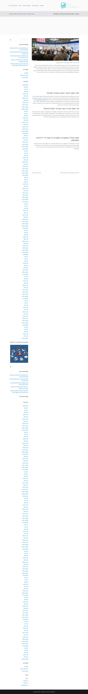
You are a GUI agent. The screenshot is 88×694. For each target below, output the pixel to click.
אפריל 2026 (25, 93)
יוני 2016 (26, 329)
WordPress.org (24, 685)
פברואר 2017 (25, 311)
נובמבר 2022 (25, 168)
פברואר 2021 (25, 214)
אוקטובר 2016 (25, 320)
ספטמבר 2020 (25, 225)
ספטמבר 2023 (25, 146)
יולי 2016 (26, 327)
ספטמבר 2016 (25, 322)
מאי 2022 (26, 181)
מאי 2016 (26, 331)
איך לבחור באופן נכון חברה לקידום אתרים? (69, 172)
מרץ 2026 (26, 95)
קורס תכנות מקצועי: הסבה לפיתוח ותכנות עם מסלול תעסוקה (18, 52)
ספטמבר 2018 (25, 272)
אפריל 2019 (25, 263)
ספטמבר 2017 (25, 296)
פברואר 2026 (25, 98)
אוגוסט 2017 (25, 298)
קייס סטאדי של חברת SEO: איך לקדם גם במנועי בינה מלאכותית (19, 60)
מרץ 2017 (26, 309)
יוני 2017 (26, 302)
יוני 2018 (26, 276)
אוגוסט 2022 (25, 175)
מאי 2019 (26, 261)
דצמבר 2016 (25, 316)
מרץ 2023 (26, 159)
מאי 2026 (26, 91)
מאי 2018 (26, 278)
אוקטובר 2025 (25, 107)
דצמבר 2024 (25, 126)
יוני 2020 (26, 232)
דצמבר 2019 (25, 245)
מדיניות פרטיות (14, 5)
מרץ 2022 (26, 186)
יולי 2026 (26, 87)
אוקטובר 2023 (25, 144)
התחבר (26, 678)
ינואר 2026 (25, 100)
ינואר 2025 (25, 124)
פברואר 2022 (25, 188)
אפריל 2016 (25, 333)
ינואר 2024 (25, 139)
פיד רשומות (25, 680)
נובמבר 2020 (25, 221)
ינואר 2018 (26, 287)
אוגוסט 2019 (25, 254)
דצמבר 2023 (25, 142)
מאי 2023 (26, 155)
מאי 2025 (26, 115)
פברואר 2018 (25, 285)
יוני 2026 (26, 89)
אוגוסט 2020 (25, 228)
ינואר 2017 (26, 313)
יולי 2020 (26, 230)
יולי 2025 (26, 111)
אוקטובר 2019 (25, 250)
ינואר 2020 (25, 243)
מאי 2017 (26, 305)
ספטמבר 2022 (25, 173)
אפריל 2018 (25, 280)
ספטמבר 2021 (25, 199)
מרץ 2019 (26, 265)
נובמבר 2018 (25, 269)
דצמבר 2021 (25, 192)
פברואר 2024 (25, 137)
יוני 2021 (26, 206)
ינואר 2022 (25, 190)
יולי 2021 (26, 203)
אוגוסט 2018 (25, 274)
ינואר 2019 (26, 267)
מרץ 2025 (26, 120)
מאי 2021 (26, 208)
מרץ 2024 (26, 135)
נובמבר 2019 (25, 247)
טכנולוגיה (41, 5)
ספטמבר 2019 (25, 252)
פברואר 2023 (25, 162)
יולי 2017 (26, 300)
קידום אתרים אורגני (27, 5)
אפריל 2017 (25, 307)
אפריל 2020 (25, 236)
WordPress (53, 691)
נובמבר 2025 (25, 104)
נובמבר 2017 (25, 291)
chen (78, 62)
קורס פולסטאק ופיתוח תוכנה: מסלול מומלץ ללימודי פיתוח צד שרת (19, 56)
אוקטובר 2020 (25, 223)
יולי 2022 (26, 177)
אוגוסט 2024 (25, 133)
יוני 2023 (26, 153)
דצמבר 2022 (25, 166)
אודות (20, 5)
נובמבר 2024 (25, 128)
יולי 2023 (26, 151)
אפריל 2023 (25, 157)
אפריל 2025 (25, 118)
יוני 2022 (26, 179)
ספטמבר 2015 (25, 338)
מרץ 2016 (26, 336)
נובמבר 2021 (25, 195)
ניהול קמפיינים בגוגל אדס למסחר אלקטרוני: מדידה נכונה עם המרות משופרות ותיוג (19, 64)
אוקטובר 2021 (25, 197)
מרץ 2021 (26, 212)
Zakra (47, 691)
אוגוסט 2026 (25, 84)
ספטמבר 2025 (25, 109)
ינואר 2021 (26, 217)
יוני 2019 (26, 258)
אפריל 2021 (25, 210)
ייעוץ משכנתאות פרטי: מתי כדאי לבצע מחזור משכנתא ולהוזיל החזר (19, 48)
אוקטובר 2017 (25, 294)
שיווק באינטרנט (35, 5)
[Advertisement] (44, 25)
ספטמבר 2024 (25, 131)
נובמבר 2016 (25, 318)
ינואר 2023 (25, 164)
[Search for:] (18, 39)
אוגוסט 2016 (25, 325)
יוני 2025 (26, 113)
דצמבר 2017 (25, 289)
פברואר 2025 (25, 122)
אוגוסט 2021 (25, 201)
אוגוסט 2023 (25, 148)
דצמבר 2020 (25, 219)
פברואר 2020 (25, 241)
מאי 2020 (26, 234)
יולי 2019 (26, 256)
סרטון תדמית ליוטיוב (37, 172)
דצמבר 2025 (25, 102)
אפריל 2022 (25, 184)
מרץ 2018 (26, 283)
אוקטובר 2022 (25, 170)
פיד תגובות (26, 682)
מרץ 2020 (26, 239)
